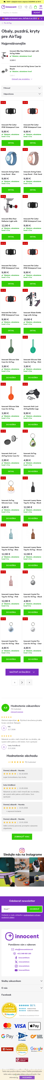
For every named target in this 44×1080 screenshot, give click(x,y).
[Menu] (41, 7)
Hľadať (37, 13)
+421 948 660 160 (24, 953)
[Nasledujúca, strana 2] (22, 682)
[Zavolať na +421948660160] (26, 7)
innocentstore (24, 962)
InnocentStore (24, 958)
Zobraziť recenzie (17, 712)
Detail (11, 143)
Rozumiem (27, 1077)
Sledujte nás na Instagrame (22, 854)
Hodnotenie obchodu (22, 756)
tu (17, 1077)
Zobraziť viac (22, 836)
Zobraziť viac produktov (21, 79)
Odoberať (34, 909)
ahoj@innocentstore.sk (24, 949)
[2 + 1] (11, 111)
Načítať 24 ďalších (20, 672)
